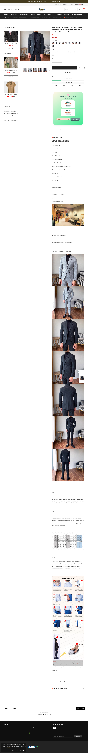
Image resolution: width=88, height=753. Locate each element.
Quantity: (54, 58)
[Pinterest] (5, 4)
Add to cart (11, 48)
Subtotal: (53, 63)
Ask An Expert (73, 130)
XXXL (73, 52)
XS (53, 52)
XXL (69, 52)
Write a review (80, 708)
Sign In (76, 4)
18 (54, 76)
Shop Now (75, 119)
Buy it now (68, 72)
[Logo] (42, 9)
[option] (35, 46)
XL (66, 52)
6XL (53, 55)
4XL (77, 52)
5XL (80, 52)
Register (71, 4)
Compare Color (46, 63)
